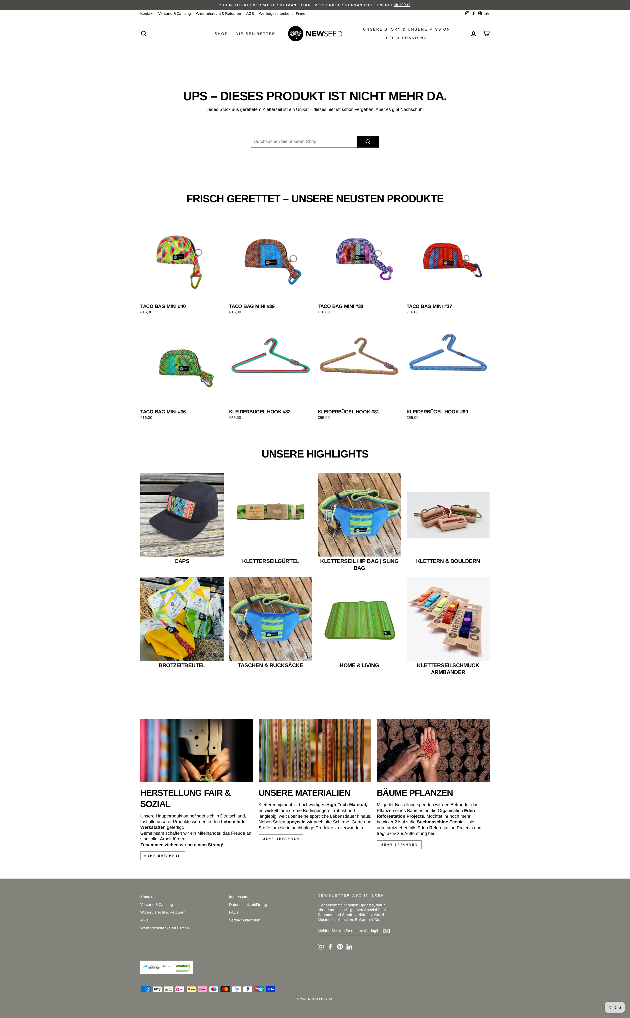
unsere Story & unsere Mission (406, 29)
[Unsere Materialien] (315, 750)
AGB (250, 13)
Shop (221, 34)
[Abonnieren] (386, 931)
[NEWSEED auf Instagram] (321, 947)
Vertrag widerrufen (244, 920)
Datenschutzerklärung (248, 904)
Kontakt (146, 13)
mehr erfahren (162, 855)
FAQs (233, 912)
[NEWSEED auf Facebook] (330, 947)
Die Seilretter (256, 34)
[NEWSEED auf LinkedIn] (349, 947)
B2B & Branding (406, 38)
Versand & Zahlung (174, 13)
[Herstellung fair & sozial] (196, 750)
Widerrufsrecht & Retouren (218, 13)
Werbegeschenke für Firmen (283, 13)
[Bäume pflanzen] (433, 750)
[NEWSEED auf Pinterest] (340, 947)
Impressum (238, 897)
